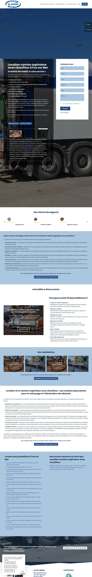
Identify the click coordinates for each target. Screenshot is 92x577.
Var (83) (64, 469)
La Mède (66, 465)
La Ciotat (75, 465)
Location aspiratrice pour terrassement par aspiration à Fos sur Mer (23, 524)
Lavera (71, 465)
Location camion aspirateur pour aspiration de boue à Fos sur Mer (23, 482)
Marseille (66, 467)
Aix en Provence (59, 467)
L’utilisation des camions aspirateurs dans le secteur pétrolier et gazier (23, 312)
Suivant (40, 320)
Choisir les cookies (9, 570)
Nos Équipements (40, 573)
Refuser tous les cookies (11, 566)
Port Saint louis (79, 467)
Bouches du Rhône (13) (56, 469)
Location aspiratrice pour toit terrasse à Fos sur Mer (19, 467)
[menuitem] (47, 4)
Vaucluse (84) (70, 469)
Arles (79, 465)
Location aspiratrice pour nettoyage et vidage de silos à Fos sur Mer (23, 501)
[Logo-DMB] (13, 4)
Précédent (7, 320)
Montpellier (72, 467)
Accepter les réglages (10, 562)
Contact (89, 29)
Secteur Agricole (40, 575)
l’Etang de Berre (59, 465)
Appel (88, 24)
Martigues (52, 465)
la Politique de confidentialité (73, 103)
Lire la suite (23, 328)
